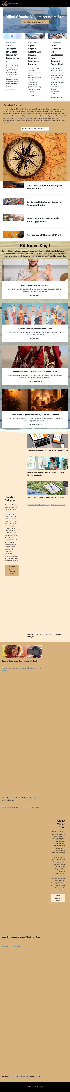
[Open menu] (66, 3)
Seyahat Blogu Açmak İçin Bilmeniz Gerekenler (20, 661)
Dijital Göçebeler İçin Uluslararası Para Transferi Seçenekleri (57, 54)
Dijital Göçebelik (10, 42)
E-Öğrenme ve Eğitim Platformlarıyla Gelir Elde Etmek (47, 450)
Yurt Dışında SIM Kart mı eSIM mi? (44, 235)
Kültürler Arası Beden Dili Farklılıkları (35, 285)
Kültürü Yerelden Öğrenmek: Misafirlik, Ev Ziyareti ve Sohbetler (35, 415)
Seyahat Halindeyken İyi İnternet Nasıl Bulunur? (45, 498)
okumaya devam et (34, 295)
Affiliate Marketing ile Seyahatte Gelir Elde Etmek (21, 1076)
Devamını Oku (10, 90)
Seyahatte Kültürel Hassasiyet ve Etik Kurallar (35, 328)
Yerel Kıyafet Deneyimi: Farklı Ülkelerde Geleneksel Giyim (35, 371)
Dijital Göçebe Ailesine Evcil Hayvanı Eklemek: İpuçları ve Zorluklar (35, 54)
